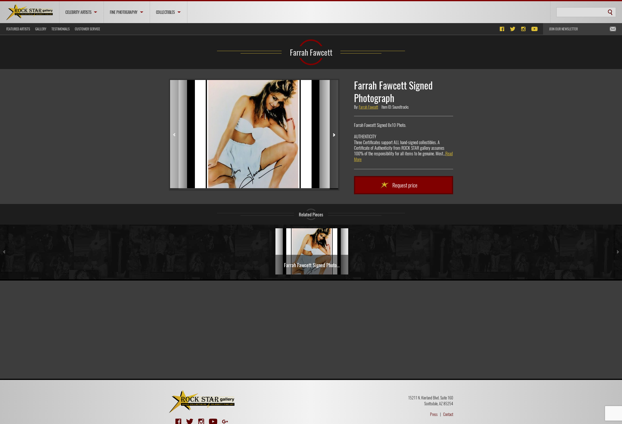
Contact (448, 414)
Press (434, 414)
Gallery (40, 28)
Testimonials (61, 28)
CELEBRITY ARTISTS (78, 12)
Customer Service (87, 28)
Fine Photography (124, 12)
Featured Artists (18, 28)
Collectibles (165, 12)
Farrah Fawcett (311, 52)
